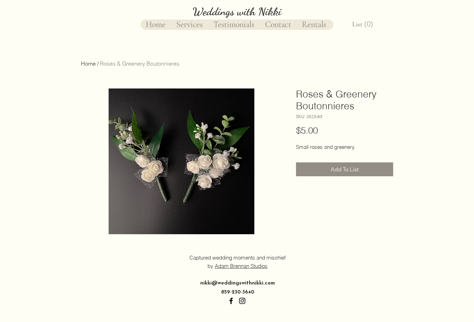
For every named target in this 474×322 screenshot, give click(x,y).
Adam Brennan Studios (241, 266)
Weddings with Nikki (237, 11)
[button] (363, 24)
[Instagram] (242, 301)
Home (88, 63)
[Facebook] (231, 301)
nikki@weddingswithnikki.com (237, 283)
